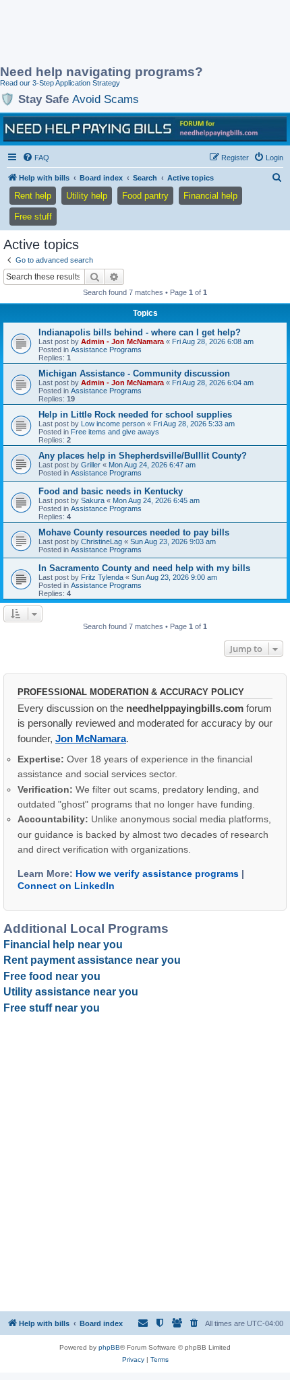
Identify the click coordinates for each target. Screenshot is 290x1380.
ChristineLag (101, 541)
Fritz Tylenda (102, 577)
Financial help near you (63, 944)
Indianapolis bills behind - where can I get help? (139, 332)
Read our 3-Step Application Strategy (60, 83)
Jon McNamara (90, 738)
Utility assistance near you (70, 991)
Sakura (93, 500)
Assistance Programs (106, 350)
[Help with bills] (145, 128)
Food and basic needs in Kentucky (110, 491)
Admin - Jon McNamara (122, 341)
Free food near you (51, 976)
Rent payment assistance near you (92, 960)
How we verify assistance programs (157, 873)
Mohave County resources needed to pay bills (133, 532)
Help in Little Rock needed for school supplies (135, 414)
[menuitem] (35, 158)
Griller (90, 465)
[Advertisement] (108, 33)
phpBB (109, 1347)
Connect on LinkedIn (66, 885)
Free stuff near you (51, 1008)
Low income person (113, 424)
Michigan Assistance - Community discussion (134, 373)
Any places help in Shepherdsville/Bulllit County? (142, 456)
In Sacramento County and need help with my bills (144, 568)
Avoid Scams (105, 99)
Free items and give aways (115, 432)
